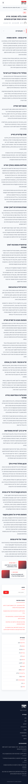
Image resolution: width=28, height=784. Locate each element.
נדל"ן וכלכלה (22, 673)
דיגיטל (23, 656)
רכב (24, 683)
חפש (6, 592)
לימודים (23, 670)
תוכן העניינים (19, 31)
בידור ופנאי (22, 642)
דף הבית (25, 7)
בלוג (21, 7)
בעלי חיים (23, 653)
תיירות (23, 686)
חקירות (23, 666)
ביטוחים (23, 646)
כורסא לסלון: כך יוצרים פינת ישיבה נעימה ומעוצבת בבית (15, 753)
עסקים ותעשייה (21, 680)
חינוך (24, 663)
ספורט (23, 676)
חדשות (23, 659)
